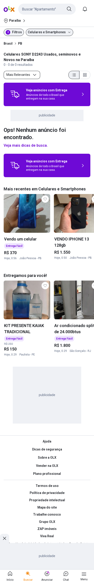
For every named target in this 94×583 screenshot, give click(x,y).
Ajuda (47, 441)
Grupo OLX (47, 522)
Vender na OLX (47, 466)
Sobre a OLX (47, 457)
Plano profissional (47, 474)
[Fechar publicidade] (4, 538)
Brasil (8, 43)
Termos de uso (47, 486)
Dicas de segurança (47, 449)
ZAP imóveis (47, 529)
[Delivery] (15, 94)
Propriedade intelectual (47, 500)
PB (20, 43)
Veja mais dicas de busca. (26, 145)
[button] (47, 9)
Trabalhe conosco (47, 514)
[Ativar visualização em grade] (84, 75)
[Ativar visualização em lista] (73, 75)
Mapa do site (47, 507)
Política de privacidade (47, 493)
